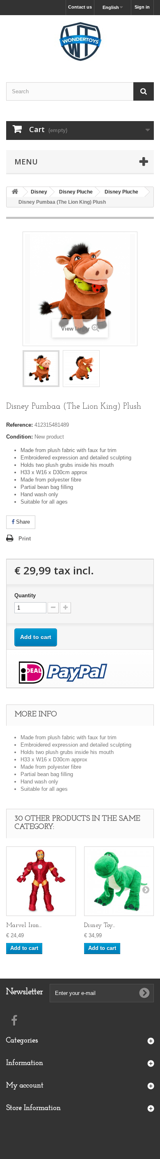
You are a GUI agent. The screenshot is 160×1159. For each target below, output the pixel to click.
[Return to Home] (15, 192)
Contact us (80, 7)
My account (24, 1085)
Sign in (142, 7)
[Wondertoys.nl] (80, 41)
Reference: (19, 425)
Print (24, 539)
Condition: (19, 437)
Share (22, 522)
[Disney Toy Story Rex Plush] (119, 881)
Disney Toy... (99, 926)
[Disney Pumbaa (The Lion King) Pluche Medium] (41, 369)
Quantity (25, 595)
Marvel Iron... (23, 926)
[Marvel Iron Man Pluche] (41, 881)
